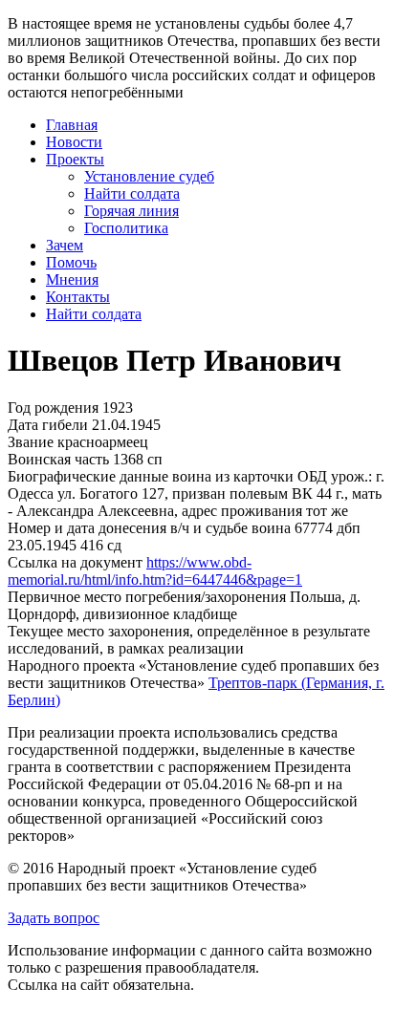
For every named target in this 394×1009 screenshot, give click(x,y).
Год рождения (53, 407)
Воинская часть (58, 459)
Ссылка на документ (75, 562)
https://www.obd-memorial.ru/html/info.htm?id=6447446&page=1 (155, 571)
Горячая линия (131, 211)
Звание (31, 442)
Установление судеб (149, 176)
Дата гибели (48, 425)
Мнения (72, 279)
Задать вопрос (53, 918)
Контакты (78, 297)
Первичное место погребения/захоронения (147, 597)
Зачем (64, 245)
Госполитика (126, 228)
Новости (74, 142)
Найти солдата (132, 193)
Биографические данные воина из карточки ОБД (167, 476)
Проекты (75, 159)
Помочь (71, 262)
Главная (72, 125)
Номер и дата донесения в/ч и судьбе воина (149, 528)
